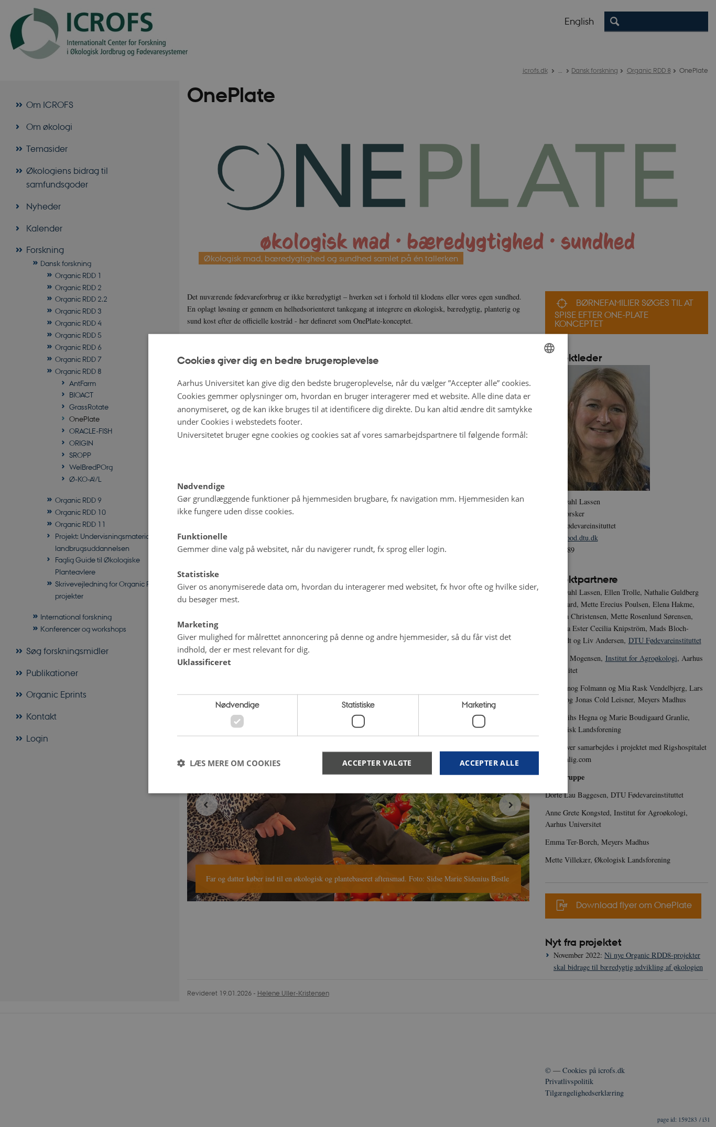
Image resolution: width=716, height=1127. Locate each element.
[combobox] (549, 348)
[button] (228, 763)
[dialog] (358, 563)
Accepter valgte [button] (377, 762)
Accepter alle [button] (489, 762)
